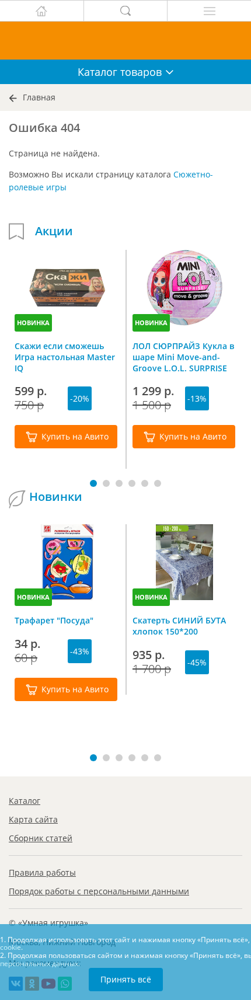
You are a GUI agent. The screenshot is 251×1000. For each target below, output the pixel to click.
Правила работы (42, 872)
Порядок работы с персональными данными (99, 891)
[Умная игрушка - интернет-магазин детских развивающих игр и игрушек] (125, 41)
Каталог (24, 800)
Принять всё (125, 979)
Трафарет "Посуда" (54, 620)
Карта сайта (33, 819)
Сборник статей (40, 838)
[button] (93, 483)
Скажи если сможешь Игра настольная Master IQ (65, 356)
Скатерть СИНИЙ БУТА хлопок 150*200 (179, 626)
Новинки (55, 496)
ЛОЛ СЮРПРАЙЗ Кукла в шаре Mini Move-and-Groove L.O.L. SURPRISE (183, 356)
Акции (54, 231)
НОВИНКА (33, 322)
